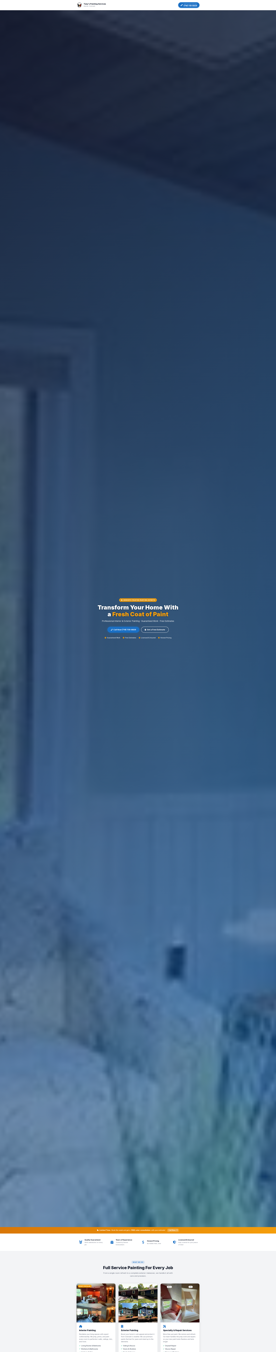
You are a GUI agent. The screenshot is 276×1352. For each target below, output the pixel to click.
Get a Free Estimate (156, 630)
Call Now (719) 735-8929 (124, 630)
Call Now (172, 1230)
